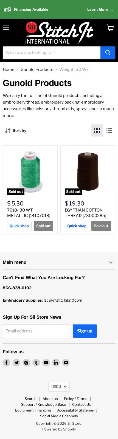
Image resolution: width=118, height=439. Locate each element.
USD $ (56, 386)
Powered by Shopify (59, 429)
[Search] (107, 52)
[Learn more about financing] (59, 9)
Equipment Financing (33, 410)
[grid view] (97, 130)
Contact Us (81, 404)
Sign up (84, 331)
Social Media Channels (59, 416)
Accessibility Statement (77, 410)
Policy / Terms (75, 398)
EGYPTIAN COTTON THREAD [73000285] (85, 213)
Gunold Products (37, 69)
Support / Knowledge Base (43, 404)
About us (50, 398)
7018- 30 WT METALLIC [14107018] (28, 213)
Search (30, 398)
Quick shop (19, 226)
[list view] (109, 130)
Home (9, 69)
